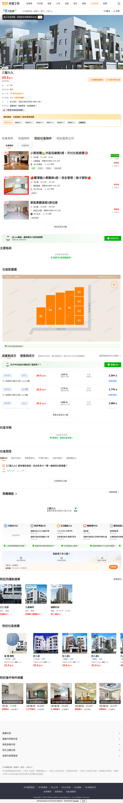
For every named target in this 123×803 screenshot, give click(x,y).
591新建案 (42, 787)
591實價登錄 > (27, 11)
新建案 (29, 4)
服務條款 (59, 792)
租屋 (49, 4)
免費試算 (113, 567)
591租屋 (77, 787)
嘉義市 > (37, 11)
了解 (40, 17)
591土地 (54, 787)
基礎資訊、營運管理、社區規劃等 (22, 106)
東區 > (43, 11)
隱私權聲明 (71, 792)
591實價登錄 (29, 787)
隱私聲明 (76, 801)
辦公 (75, 4)
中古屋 (40, 4)
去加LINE (114, 238)
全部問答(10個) (60, 481)
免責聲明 (47, 792)
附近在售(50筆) (60, 227)
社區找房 (94, 4)
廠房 (84, 4)
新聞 (105, 4)
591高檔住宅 (90, 787)
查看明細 (112, 381)
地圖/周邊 (113, 492)
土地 (58, 4)
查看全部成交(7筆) (60, 415)
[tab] (9, 145)
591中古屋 (66, 787)
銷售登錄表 (109, 356)
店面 (67, 4)
